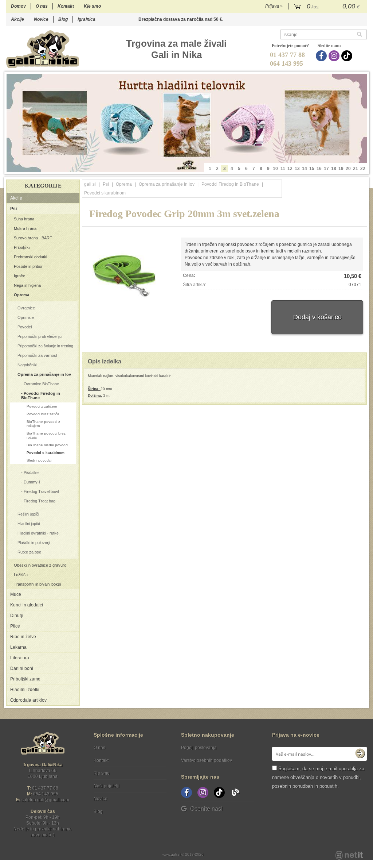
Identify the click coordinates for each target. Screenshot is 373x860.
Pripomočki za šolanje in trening (45, 346)
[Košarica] (327, 6)
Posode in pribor (28, 266)
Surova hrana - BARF (33, 238)
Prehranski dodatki (30, 257)
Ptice (15, 626)
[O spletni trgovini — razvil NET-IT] (349, 855)
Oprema (21, 295)
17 (326, 168)
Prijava (274, 6)
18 (333, 168)
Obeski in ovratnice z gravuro (40, 565)
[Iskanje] (361, 34)
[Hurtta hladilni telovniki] (186, 123)
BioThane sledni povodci (47, 445)
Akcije (17, 19)
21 (355, 168)
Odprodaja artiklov (28, 700)
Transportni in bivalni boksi (37, 584)
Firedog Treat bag (39, 501)
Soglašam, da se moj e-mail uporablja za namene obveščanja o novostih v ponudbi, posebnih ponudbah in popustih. (318, 777)
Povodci (24, 327)
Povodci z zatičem (42, 406)
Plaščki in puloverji (33, 542)
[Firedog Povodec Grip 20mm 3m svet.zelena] (122, 274)
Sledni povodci (39, 460)
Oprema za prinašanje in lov (44, 374)
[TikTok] (347, 55)
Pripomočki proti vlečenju (39, 336)
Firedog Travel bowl (41, 491)
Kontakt (66, 6)
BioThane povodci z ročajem (43, 424)
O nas (42, 6)
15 (311, 168)
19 (340, 168)
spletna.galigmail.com (45, 799)
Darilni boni (21, 668)
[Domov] (42, 49)
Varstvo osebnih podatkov (206, 760)
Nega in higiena (27, 285)
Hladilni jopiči (28, 523)
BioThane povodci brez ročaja (46, 435)
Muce (15, 594)
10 (275, 168)
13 (297, 168)
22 (362, 168)
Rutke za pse (29, 552)
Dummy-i (32, 482)
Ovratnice (26, 308)
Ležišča (21, 574)
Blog (63, 19)
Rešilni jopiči (28, 514)
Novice (41, 19)
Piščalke (31, 472)
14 (304, 168)
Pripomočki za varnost (37, 355)
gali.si (90, 184)
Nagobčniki (27, 365)
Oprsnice (25, 317)
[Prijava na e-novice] (360, 754)
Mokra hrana (25, 228)
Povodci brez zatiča (43, 414)
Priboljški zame (25, 679)
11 (282, 168)
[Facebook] (322, 55)
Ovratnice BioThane (41, 384)
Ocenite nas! (206, 809)
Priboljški (22, 247)
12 (289, 168)
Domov (18, 6)
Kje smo (92, 6)
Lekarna (18, 647)
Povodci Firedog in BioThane (40, 395)
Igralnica (86, 19)
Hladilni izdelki (24, 689)
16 (319, 168)
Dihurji (16, 615)
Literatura (19, 657)
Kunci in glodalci (26, 605)
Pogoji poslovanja (199, 747)
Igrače (19, 276)
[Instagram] (335, 55)
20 (348, 168)
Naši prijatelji (106, 785)
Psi (13, 208)
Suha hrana (24, 219)
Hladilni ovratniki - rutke (38, 533)
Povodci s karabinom (45, 453)
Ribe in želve (23, 636)
